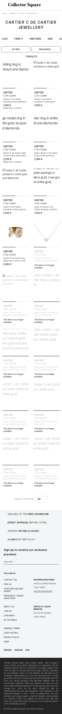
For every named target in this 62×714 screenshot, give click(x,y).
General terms (12, 628)
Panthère (35, 38)
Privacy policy (12, 637)
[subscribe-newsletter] (56, 562)
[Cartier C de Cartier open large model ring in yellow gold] (15, 451)
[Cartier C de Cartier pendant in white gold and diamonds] (15, 181)
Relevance (45, 49)
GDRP (6, 642)
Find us (7, 584)
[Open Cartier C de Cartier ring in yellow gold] (46, 287)
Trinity (18, 38)
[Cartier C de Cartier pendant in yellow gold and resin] (15, 287)
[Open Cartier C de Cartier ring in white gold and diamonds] (46, 128)
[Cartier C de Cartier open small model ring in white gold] (15, 396)
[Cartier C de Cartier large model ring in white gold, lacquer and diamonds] (15, 128)
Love (5, 38)
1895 (50, 38)
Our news (9, 615)
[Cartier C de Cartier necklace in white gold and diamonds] (46, 233)
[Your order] (53, 5)
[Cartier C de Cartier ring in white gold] (46, 396)
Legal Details (11, 633)
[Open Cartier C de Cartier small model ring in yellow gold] (46, 342)
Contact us (10, 580)
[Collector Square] (24, 5)
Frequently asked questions (14, 596)
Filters (16, 49)
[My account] (58, 5)
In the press (10, 620)
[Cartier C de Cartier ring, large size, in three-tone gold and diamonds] (15, 233)
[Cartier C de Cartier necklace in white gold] (46, 74)
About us (9, 606)
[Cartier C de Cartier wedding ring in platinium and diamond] (15, 74)
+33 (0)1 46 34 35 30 (43, 591)
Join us (8, 611)
